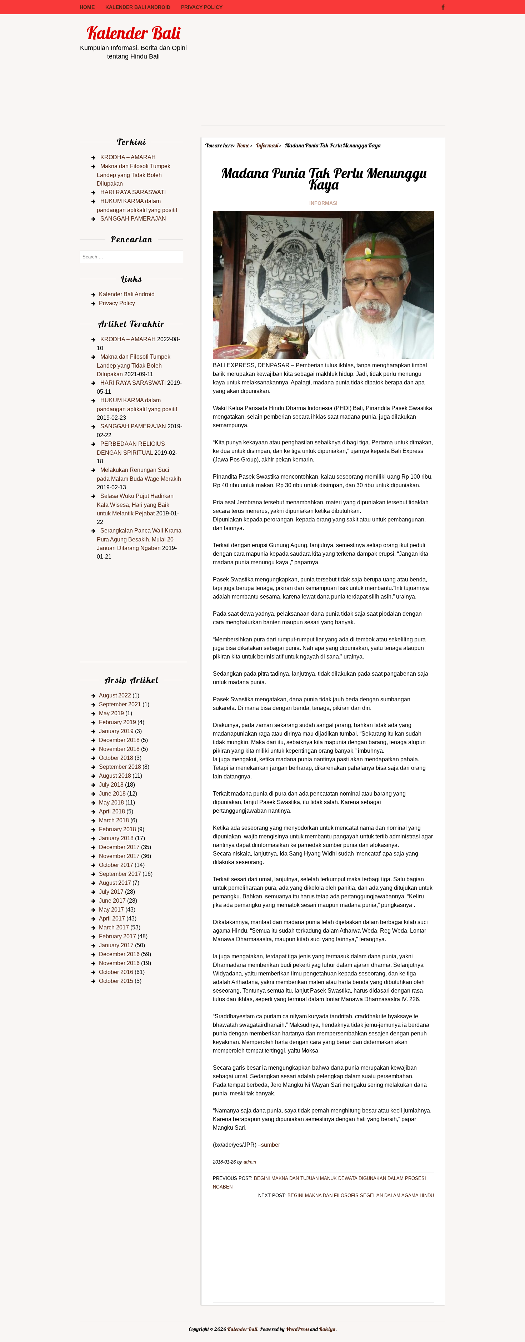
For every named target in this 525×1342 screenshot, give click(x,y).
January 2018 (116, 838)
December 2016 (119, 954)
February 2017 (117, 936)
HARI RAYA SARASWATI (133, 192)
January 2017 (116, 945)
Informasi (323, 203)
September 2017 (120, 874)
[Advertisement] (323, 76)
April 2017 (112, 918)
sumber (270, 1145)
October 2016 (116, 972)
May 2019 (111, 713)
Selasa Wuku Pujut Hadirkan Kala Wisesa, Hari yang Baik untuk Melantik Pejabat (135, 504)
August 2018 (115, 776)
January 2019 (116, 731)
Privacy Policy (201, 7)
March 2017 (114, 927)
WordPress (297, 1329)
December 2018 (119, 740)
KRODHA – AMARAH (128, 157)
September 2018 (120, 767)
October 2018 (116, 758)
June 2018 (112, 794)
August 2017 (115, 883)
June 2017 (112, 901)
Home (87, 7)
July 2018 (111, 785)
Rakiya (327, 1329)
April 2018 (112, 811)
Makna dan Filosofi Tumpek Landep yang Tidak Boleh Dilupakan (133, 175)
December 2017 (119, 847)
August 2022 (115, 695)
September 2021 (120, 704)
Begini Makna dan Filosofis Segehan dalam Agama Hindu (361, 1195)
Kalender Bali (133, 33)
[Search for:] (131, 256)
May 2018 (111, 802)
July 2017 (111, 892)
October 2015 (116, 981)
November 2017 (119, 856)
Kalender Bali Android (137, 7)
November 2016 (119, 963)
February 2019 (117, 722)
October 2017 (116, 865)
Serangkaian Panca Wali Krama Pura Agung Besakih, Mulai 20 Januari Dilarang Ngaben (139, 539)
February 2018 (117, 829)
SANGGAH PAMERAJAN (133, 219)
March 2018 (114, 820)
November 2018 (119, 749)
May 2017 (111, 910)
